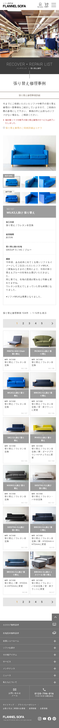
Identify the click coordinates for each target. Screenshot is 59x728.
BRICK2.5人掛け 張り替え (43, 394)
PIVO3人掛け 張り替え (43, 439)
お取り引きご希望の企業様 (14, 708)
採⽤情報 (32, 708)
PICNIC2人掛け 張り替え (43, 352)
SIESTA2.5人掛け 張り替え (43, 486)
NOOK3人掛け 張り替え (16, 486)
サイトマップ (8, 705)
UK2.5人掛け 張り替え (16, 439)
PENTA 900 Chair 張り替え (16, 352)
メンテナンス (21, 68)
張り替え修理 (36, 68)
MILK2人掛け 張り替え (15, 394)
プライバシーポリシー (27, 705)
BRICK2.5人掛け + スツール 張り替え (43, 573)
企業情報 (43, 708)
